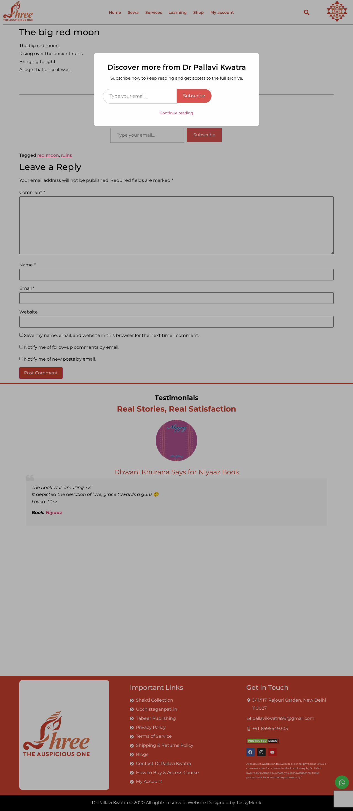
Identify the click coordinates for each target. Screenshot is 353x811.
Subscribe (194, 95)
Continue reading (176, 112)
